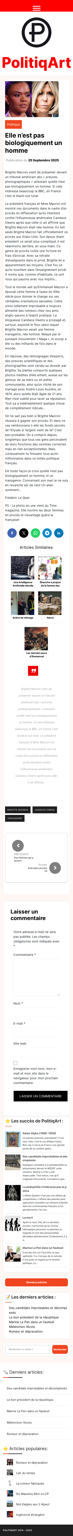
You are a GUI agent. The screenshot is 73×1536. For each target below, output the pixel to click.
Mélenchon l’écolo (22, 1327)
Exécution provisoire (37, 869)
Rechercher (60, 1349)
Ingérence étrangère (30, 1515)
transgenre (14, 818)
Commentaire (24, 955)
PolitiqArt (36, 62)
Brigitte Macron (17, 810)
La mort (28, 1217)
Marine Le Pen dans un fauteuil (43, 1247)
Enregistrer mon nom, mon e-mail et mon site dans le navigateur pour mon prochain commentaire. (35, 1076)
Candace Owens (45, 810)
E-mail (19, 1023)
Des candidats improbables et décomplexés (37, 1388)
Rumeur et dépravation (26, 1331)
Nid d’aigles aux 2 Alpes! (32, 1504)
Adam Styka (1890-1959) (39, 1133)
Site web (19, 1043)
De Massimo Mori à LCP (32, 1494)
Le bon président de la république (34, 1317)
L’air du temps (25, 1473)
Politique (13, 124)
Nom (18, 1003)
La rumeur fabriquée (30, 1483)
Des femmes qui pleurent (23, 859)
